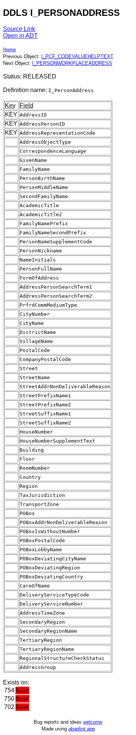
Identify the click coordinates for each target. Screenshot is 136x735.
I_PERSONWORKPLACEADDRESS (72, 63)
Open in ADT (20, 35)
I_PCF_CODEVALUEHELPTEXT (77, 56)
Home (9, 49)
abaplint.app (81, 729)
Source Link (19, 29)
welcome (92, 722)
